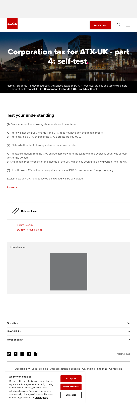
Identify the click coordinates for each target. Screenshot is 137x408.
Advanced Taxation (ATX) (65, 85)
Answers (12, 187)
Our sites (12, 323)
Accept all (71, 378)
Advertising (88, 368)
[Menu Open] (128, 25)
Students (22, 85)
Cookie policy (41, 397)
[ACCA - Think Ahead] (12, 28)
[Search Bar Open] (119, 25)
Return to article (25, 225)
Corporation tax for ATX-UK (25, 89)
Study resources (39, 85)
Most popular (15, 339)
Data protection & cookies (65, 368)
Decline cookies (71, 386)
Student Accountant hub (29, 229)
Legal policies (40, 368)
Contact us (115, 368)
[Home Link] (123, 354)
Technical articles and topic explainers (105, 85)
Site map (102, 368)
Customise (71, 395)
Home (10, 85)
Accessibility (22, 368)
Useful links (14, 331)
